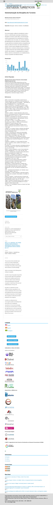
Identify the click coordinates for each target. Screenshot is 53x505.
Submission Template (12, 340)
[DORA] (9, 447)
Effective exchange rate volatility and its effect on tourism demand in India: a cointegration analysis (26, 491)
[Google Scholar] (9, 365)
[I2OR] (8, 404)
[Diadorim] (9, 396)
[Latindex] (9, 369)
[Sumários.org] (9, 408)
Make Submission (11, 336)
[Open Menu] (4, 1)
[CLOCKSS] (9, 435)
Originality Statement (12, 344)
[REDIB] (9, 382)
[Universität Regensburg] (9, 421)
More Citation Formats (10, 236)
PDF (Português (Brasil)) (11, 216)
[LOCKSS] (9, 439)
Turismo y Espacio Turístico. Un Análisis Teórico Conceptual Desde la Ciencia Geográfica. (23, 480)
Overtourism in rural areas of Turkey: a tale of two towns (17, 476)
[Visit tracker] (5, 451)
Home (6, 3)
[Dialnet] (9, 360)
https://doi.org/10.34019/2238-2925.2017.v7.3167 (17, 22)
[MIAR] (9, 372)
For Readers (7, 457)
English (8, 325)
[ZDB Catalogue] (9, 429)
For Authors (7, 459)
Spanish (9, 328)
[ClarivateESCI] (9, 356)
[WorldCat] (9, 425)
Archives (10, 3)
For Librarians (7, 461)
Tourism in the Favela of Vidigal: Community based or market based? (19, 483)
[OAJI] (9, 376)
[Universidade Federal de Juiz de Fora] (9, 414)
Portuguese (9, 330)
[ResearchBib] (9, 387)
